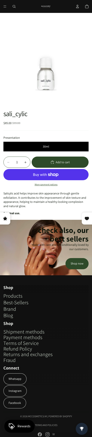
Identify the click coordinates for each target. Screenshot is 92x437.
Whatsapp (15, 379)
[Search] (14, 6)
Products (12, 295)
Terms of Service (21, 343)
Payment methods (22, 337)
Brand (9, 308)
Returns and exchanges (28, 354)
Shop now (77, 263)
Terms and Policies (46, 425)
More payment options (46, 184)
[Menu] (5, 6)
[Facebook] (39, 434)
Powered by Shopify (60, 416)
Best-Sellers (15, 302)
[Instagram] (47, 434)
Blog (8, 315)
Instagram (15, 391)
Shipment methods (24, 331)
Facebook (15, 403)
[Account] (77, 6)
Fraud (9, 360)
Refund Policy (17, 348)
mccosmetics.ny (37, 416)
